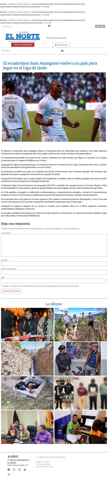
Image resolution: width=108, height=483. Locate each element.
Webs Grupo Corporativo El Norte (52, 457)
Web (3, 277)
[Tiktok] (24, 469)
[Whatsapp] (8, 474)
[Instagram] (19, 469)
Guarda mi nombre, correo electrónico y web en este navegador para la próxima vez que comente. (41, 286)
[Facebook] (96, 26)
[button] (49, 25)
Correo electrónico (9, 269)
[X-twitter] (14, 469)
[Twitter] (100, 26)
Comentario (6, 233)
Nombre (5, 260)
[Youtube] (103, 26)
